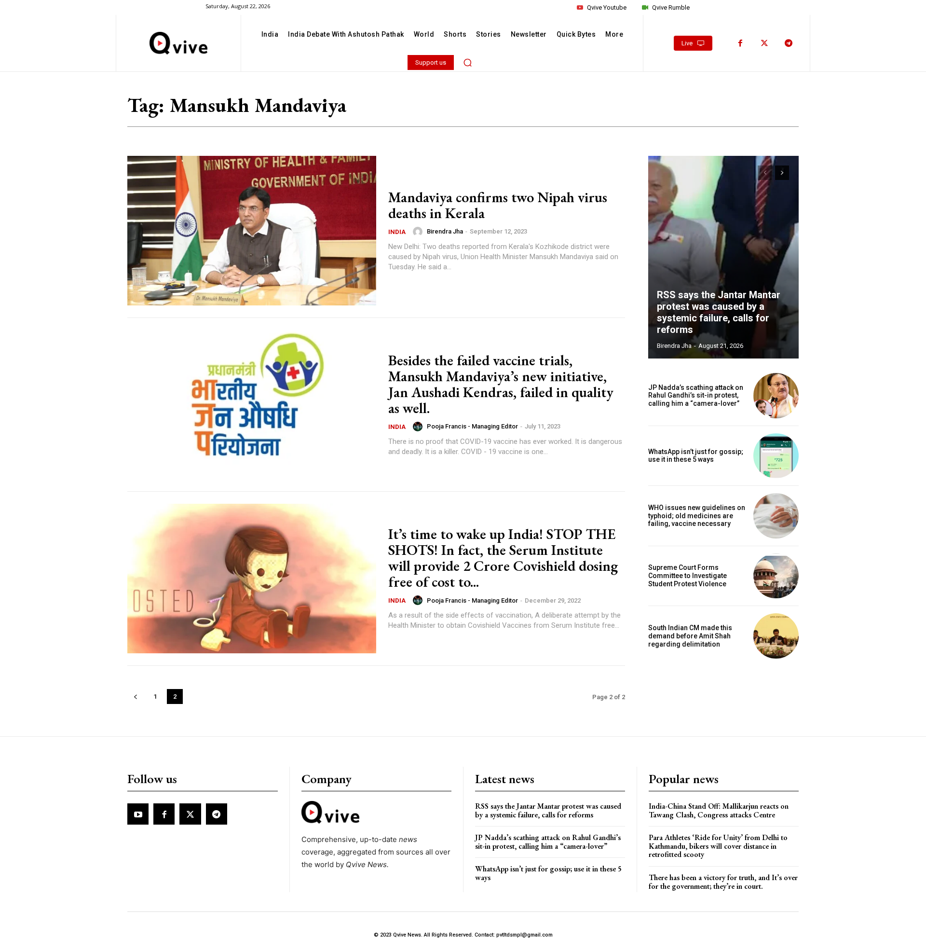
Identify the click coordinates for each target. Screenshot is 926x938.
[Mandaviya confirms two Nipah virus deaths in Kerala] (251, 230)
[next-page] (782, 173)
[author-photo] (419, 231)
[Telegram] (788, 43)
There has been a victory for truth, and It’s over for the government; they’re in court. (723, 881)
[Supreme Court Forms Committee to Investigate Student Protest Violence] (776, 576)
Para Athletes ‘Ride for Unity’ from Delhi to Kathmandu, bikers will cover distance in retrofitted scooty (718, 845)
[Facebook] (740, 43)
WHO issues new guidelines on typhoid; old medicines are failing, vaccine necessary (696, 516)
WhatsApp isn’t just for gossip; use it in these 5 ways (695, 456)
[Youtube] (138, 814)
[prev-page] (135, 696)
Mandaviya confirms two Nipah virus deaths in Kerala (497, 205)
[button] (468, 62)
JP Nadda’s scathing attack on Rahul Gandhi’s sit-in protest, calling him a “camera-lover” (695, 396)
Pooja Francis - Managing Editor (472, 426)
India (397, 231)
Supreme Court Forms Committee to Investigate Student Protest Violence (687, 576)
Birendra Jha (445, 231)
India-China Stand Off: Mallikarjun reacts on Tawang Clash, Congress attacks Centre (719, 810)
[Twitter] (764, 43)
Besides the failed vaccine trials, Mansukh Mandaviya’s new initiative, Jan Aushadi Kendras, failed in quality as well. (500, 384)
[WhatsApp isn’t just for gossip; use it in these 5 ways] (776, 456)
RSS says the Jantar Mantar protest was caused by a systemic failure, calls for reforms (718, 312)
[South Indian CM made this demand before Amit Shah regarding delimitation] (776, 636)
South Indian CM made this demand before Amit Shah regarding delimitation (690, 636)
